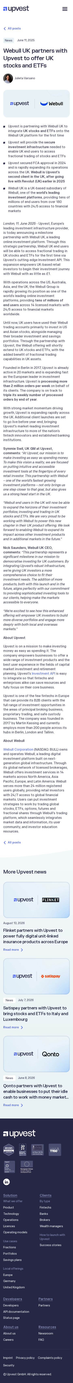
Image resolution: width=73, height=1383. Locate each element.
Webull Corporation (18, 749)
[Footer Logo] (19, 1134)
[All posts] (12, 28)
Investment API (43, 673)
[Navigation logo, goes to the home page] (16, 9)
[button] (65, 9)
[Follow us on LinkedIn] (6, 1182)
